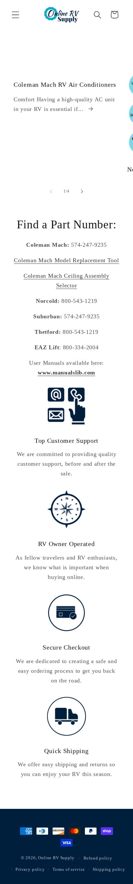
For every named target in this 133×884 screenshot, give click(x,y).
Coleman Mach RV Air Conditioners (65, 84)
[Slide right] (82, 191)
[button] (15, 14)
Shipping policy (109, 869)
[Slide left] (51, 191)
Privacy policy (30, 869)
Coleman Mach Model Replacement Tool (66, 260)
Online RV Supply (56, 858)
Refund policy (98, 858)
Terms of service (69, 869)
